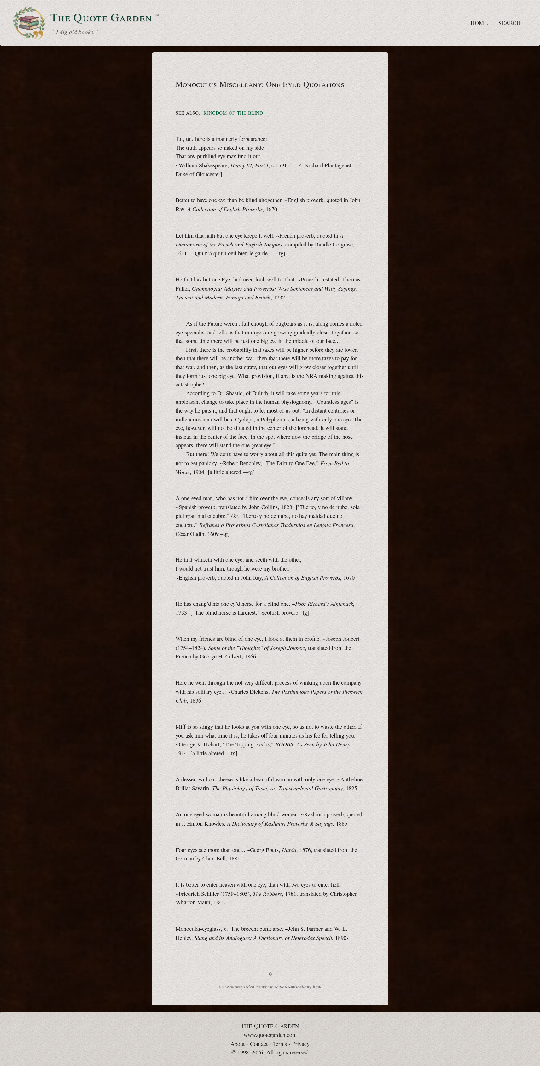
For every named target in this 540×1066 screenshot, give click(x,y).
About (237, 1043)
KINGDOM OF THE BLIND (233, 113)
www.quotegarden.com (270, 1035)
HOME (479, 22)
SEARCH (509, 22)
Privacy (301, 1043)
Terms (280, 1043)
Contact (259, 1043)
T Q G (270, 1026)
